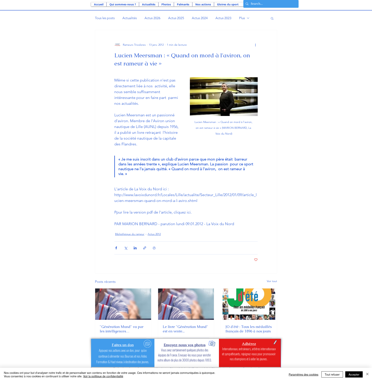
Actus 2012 (154, 234)
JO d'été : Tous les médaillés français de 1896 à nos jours (249, 328)
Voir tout (272, 281)
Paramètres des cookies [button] (303, 374)
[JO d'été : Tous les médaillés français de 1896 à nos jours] (249, 304)
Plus (242, 18)
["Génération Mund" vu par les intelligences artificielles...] (123, 304)
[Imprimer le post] (154, 248)
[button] (122, 4)
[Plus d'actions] (255, 44)
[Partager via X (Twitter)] (125, 248)
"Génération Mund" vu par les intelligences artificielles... (121, 328)
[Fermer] (367, 374)
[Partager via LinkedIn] (135, 248)
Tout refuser (332, 374)
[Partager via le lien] (144, 248)
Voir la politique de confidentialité (103, 376)
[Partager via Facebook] (116, 248)
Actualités (129, 18)
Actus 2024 (200, 18)
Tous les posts (105, 18)
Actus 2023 (223, 18)
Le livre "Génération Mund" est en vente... (185, 328)
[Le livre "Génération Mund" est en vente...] (186, 304)
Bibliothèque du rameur (129, 234)
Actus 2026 (152, 18)
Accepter (354, 374)
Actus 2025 (176, 18)
